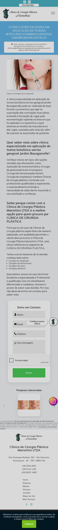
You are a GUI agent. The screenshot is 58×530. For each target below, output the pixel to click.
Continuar (29, 524)
